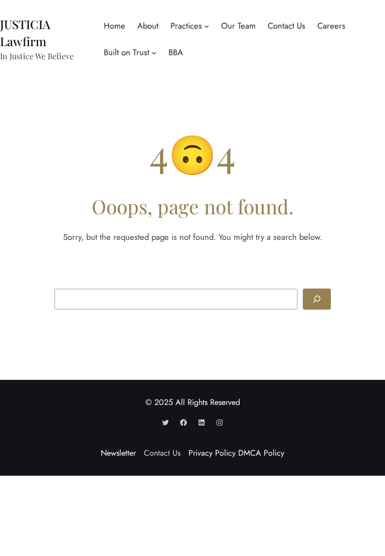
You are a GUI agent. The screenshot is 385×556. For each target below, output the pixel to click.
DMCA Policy (261, 453)
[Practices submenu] (206, 26)
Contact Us (162, 453)
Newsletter (118, 453)
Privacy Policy (212, 453)
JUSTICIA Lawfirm (25, 32)
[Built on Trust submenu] (153, 52)
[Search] (317, 299)
